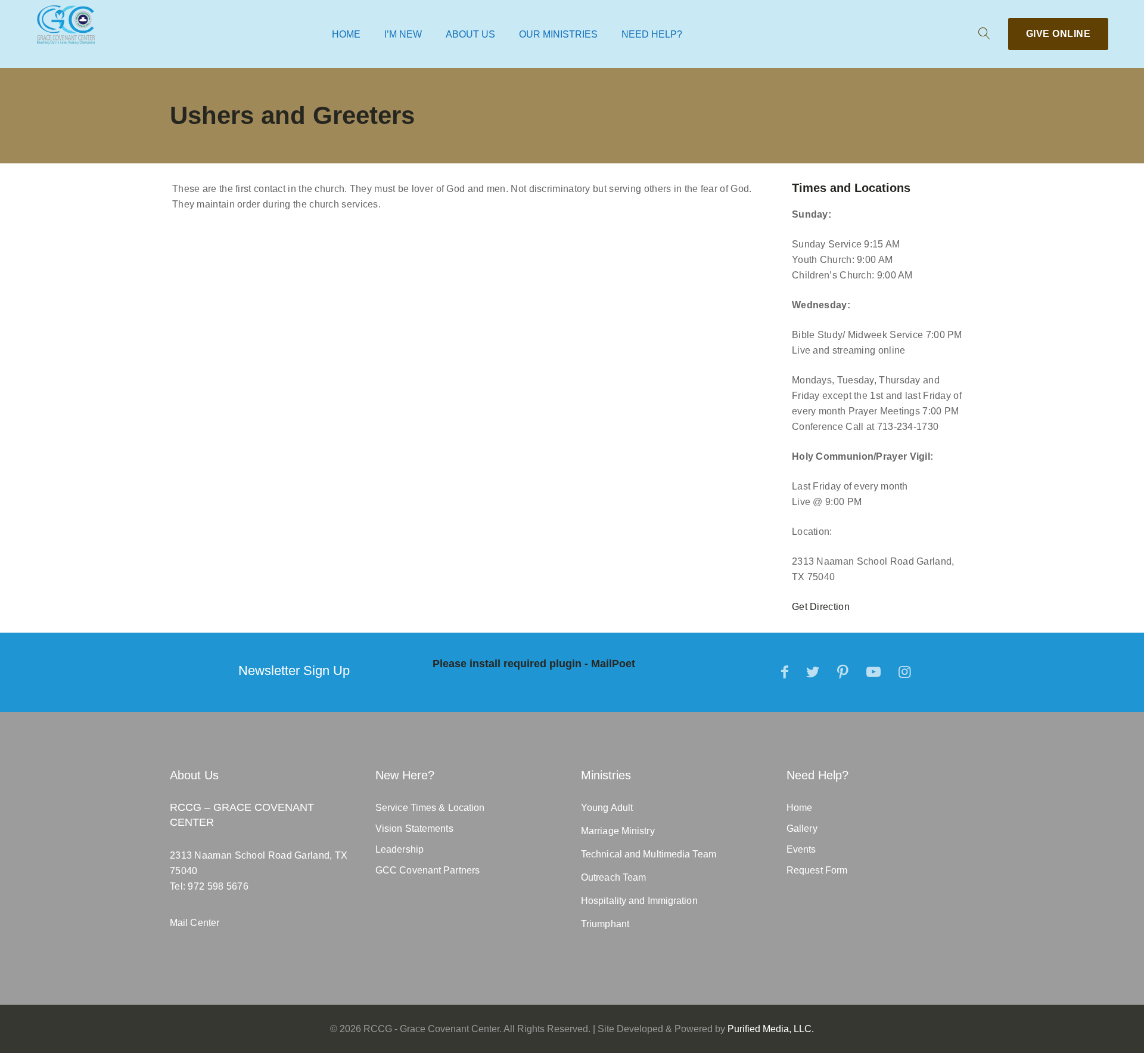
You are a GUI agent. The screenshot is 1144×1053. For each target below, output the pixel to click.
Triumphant (605, 924)
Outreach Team (613, 877)
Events (801, 849)
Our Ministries (558, 34)
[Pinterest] (842, 672)
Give (1058, 34)
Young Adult (607, 808)
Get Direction (821, 607)
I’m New (403, 34)
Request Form (816, 870)
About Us (470, 34)
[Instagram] (905, 672)
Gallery (801, 828)
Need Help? (651, 34)
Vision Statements (414, 828)
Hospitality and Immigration (639, 901)
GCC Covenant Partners (427, 870)
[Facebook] (784, 672)
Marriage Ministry (618, 831)
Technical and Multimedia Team (648, 854)
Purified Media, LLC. (771, 1029)
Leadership (399, 849)
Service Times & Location (429, 808)
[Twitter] (812, 672)
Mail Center (194, 923)
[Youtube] (873, 672)
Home (346, 34)
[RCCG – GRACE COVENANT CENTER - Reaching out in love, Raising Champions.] (66, 24)
